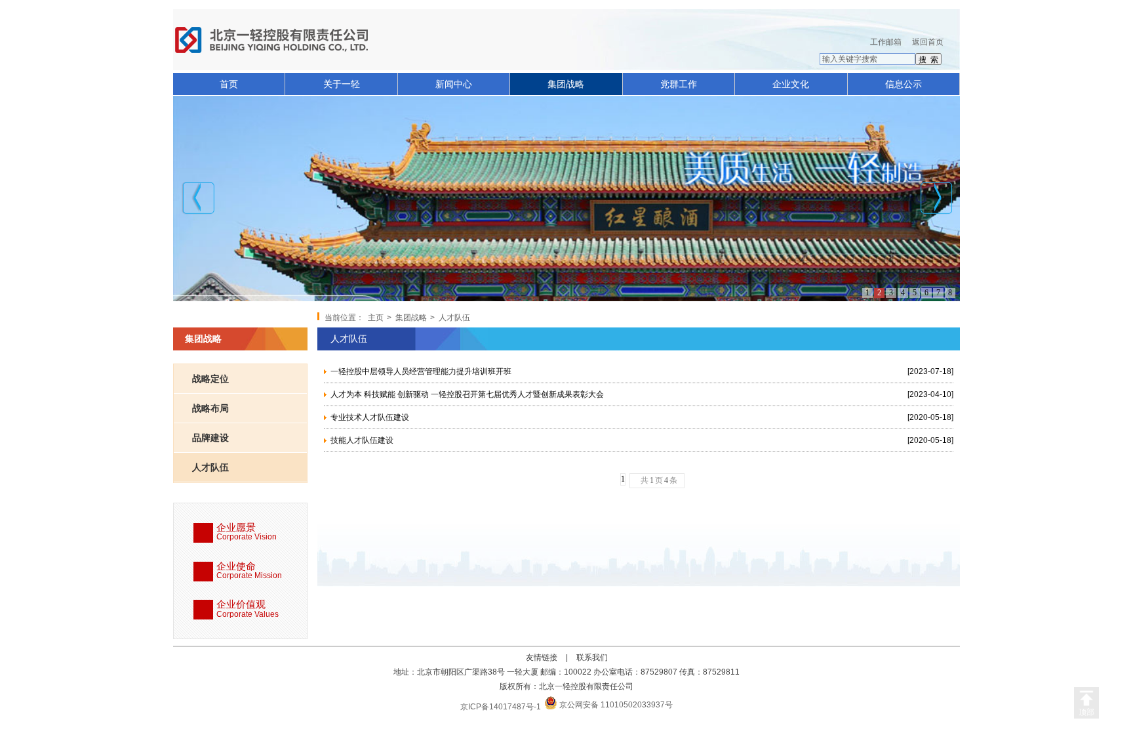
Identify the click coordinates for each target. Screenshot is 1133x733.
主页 (376, 317)
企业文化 (790, 84)
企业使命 (249, 571)
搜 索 (928, 59)
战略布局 (210, 408)
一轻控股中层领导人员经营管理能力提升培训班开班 (420, 371)
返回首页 (928, 42)
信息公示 (903, 84)
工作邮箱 (886, 42)
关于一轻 (341, 84)
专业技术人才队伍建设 (369, 417)
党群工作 (678, 84)
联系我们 (592, 657)
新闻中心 (453, 84)
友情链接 (541, 657)
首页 (229, 84)
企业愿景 (246, 532)
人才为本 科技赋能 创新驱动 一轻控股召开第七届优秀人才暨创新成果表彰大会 (467, 394)
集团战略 (565, 84)
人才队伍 (210, 467)
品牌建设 (210, 437)
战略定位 (210, 378)
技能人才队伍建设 (361, 440)
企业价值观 (247, 609)
